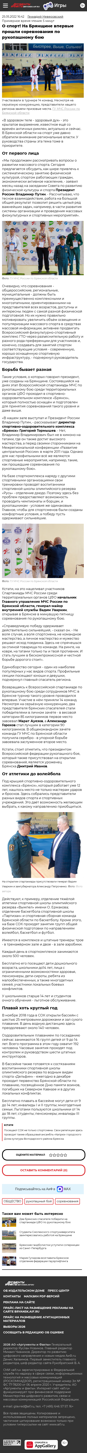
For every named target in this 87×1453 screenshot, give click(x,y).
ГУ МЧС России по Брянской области (34, 278)
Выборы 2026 (14, 1327)
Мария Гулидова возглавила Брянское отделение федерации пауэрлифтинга (44, 1259)
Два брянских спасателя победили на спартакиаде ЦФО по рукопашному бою (45, 1220)
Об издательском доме (24, 1290)
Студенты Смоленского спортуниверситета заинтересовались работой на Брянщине (47, 1233)
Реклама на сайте (19, 1302)
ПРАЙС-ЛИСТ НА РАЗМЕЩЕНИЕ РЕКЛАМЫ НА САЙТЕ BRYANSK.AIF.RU (38, 1309)
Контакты (12, 1296)
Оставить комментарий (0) (43, 1170)
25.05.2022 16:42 (13, 16)
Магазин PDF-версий (41, 1296)
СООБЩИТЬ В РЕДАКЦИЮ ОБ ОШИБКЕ (33, 1332)
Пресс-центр (58, 1290)
